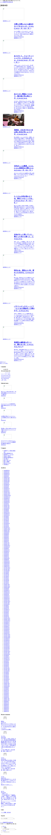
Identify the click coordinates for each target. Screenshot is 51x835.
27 (3, 378)
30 (7, 378)
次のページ (3, 361)
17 (8, 375)
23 (7, 377)
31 (8, 378)
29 (5, 378)
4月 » (5, 379)
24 (8, 377)
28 (4, 378)
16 (7, 375)
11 (9, 374)
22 (5, 377)
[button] (15, 829)
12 (1, 375)
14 (4, 375)
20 (3, 377)
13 (3, 375)
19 (1, 377)
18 (9, 375)
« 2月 (2, 379)
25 (9, 377)
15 (5, 375)
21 (4, 377)
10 (8, 374)
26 (1, 378)
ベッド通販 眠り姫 (6, 812)
